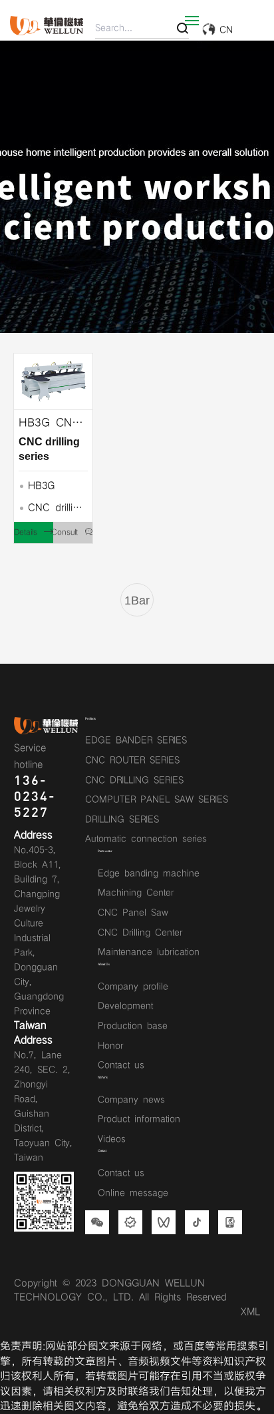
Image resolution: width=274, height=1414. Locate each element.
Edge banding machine (149, 873)
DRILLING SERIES (122, 819)
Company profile (133, 986)
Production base (133, 1026)
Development (125, 1006)
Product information (139, 1119)
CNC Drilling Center (140, 932)
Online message (133, 1193)
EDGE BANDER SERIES (136, 740)
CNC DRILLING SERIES (134, 780)
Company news (131, 1099)
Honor (110, 1046)
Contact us (121, 1065)
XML (250, 1312)
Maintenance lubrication (149, 952)
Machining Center (136, 892)
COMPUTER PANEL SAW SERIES (156, 799)
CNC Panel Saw (133, 912)
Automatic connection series (146, 838)
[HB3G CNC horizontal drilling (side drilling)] (53, 381)
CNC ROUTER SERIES (132, 760)
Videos (112, 1139)
